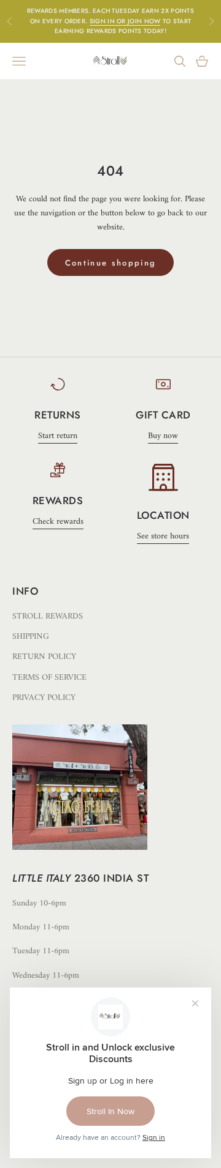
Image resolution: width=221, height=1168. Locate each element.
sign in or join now (125, 21)
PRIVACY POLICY (44, 697)
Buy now (163, 436)
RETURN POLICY (44, 656)
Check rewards (58, 521)
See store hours (163, 536)
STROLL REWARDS (47, 616)
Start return (57, 436)
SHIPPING (30, 636)
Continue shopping (111, 263)
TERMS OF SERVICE (49, 677)
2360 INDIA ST (111, 878)
